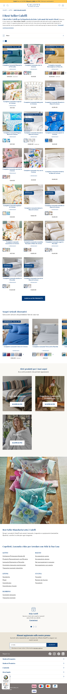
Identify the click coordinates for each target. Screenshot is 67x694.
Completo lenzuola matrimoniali (14, 565)
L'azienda (6, 668)
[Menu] (9, 675)
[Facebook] (50, 654)
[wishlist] (59, 5)
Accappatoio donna (42, 559)
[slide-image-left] (4, 54)
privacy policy (38, 648)
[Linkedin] (63, 654)
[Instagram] (54, 654)
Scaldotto (6, 577)
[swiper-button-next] (23, 73)
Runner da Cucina (41, 580)
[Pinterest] (58, 654)
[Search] (7, 5)
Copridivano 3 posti (10, 586)
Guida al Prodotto (9, 663)
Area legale (6, 672)
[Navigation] (4, 5)
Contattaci (33, 620)
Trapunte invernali (9, 598)
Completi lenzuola (9, 595)
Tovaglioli (38, 583)
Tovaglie (38, 577)
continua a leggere (8, 28)
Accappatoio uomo (42, 556)
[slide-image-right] (20, 54)
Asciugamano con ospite (44, 565)
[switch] (6, 687)
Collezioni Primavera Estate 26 (14, 556)
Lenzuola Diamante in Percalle (13, 562)
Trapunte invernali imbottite (13, 568)
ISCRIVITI (52, 645)
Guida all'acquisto (9, 659)
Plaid (4, 580)
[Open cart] (62, 5)
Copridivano (7, 583)
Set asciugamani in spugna (44, 562)
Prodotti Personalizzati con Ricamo (15, 559)
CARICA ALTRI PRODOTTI (33, 298)
